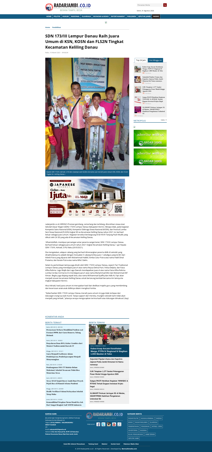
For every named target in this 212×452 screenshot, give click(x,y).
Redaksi (104, 444)
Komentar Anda (54, 316)
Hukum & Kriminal (147, 418)
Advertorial (133, 430)
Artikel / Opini (157, 426)
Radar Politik (133, 418)
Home (47, 27)
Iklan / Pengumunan (135, 434)
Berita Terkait (53, 322)
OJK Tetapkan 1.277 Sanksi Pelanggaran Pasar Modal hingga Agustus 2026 (153, 89)
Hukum (65, 16)
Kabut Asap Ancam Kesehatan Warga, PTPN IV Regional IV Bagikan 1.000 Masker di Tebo (109, 351)
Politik (57, 16)
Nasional (75, 16)
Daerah (159, 418)
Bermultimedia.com (129, 449)
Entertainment (118, 16)
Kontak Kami (115, 444)
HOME (48, 16)
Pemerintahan (133, 426)
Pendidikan (56, 27)
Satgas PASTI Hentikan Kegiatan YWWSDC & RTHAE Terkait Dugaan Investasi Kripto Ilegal (109, 384)
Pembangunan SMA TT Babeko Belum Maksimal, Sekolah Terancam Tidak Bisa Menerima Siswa (63, 370)
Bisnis (130, 422)
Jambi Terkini (150, 434)
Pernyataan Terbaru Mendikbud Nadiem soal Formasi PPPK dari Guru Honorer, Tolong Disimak (64, 332)
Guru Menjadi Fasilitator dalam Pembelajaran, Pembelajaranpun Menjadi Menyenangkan (63, 357)
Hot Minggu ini (155, 60)
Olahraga (86, 16)
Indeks (163, 120)
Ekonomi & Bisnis (101, 16)
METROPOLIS (140, 120)
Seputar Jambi (144, 16)
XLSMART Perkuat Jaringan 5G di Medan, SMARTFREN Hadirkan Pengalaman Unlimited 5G (107, 396)
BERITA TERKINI (97, 322)
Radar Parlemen (141, 422)
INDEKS (156, 16)
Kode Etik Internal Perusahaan (74, 444)
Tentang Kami (93, 444)
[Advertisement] (150, 39)
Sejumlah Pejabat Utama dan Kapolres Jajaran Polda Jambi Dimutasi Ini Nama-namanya (107, 362)
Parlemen (131, 16)
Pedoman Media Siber (131, 444)
